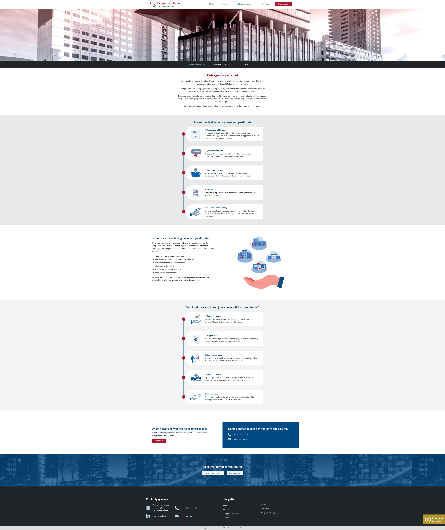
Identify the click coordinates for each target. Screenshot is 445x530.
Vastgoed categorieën (222, 64)
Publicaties (248, 64)
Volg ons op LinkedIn (161, 516)
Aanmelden (158, 441)
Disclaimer (265, 509)
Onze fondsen (234, 473)
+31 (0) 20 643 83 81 (241, 434)
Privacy (263, 505)
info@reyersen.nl (240, 439)
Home (224, 505)
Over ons (225, 509)
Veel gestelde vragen (269, 513)
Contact (225, 518)
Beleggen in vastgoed (197, 64)
